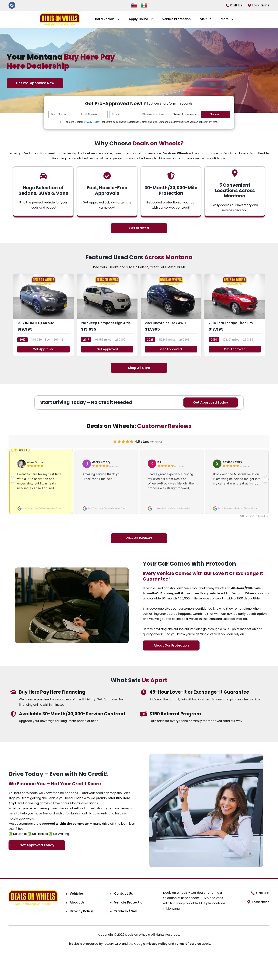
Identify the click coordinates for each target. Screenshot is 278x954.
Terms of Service (188, 944)
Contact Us (123, 893)
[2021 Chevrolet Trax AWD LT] (171, 315)
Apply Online (138, 19)
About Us (77, 902)
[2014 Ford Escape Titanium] (234, 315)
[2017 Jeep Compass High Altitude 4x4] (107, 315)
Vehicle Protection (176, 19)
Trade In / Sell (125, 911)
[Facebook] (12, 5)
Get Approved (43, 349)
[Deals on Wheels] (60, 19)
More (225, 19)
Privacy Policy (91, 122)
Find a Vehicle (104, 19)
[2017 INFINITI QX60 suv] (43, 315)
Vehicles (77, 893)
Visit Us (205, 19)
